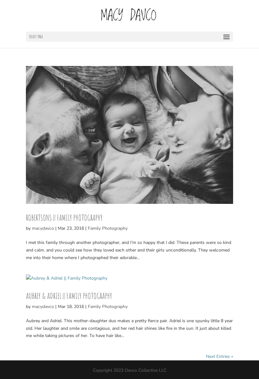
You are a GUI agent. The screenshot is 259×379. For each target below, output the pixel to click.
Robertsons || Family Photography (64, 217)
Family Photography (108, 228)
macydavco (43, 228)
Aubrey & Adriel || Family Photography (69, 296)
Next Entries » (219, 356)
